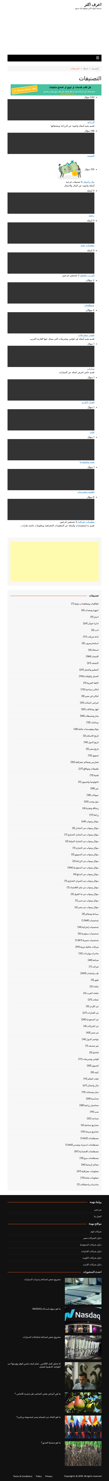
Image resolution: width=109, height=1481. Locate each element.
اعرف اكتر (92, 4)
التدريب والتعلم (86, 275)
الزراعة (90, 122)
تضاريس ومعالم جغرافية (87, 762)
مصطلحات (89, 305)
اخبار (96, 617)
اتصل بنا (97, 1216)
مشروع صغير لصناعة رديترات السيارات (42, 1279)
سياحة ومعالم (92, 914)
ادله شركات (93, 636)
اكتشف (95, 663)
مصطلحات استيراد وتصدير (86, 1144)
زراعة (96, 815)
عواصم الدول (92, 1039)
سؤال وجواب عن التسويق (87, 854)
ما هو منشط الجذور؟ (51, 1442)
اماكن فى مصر (92, 696)
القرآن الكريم (88, 402)
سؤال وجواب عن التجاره (87, 848)
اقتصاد (95, 656)
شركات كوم (96, 1231)
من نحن (97, 1209)
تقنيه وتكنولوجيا (87, 462)
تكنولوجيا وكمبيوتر (90, 782)
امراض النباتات (91, 702)
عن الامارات (93, 1012)
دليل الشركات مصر (92, 1238)
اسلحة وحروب (92, 643)
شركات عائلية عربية (89, 947)
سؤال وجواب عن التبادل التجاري (83, 834)
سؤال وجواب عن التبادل (87, 828)
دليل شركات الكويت (91, 1257)
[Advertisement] (54, 33)
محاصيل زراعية (91, 1105)
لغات (92, 432)
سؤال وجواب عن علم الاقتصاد (84, 887)
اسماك (95, 650)
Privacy (48, 1476)
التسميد (90, 155)
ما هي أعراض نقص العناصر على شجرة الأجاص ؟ (38, 1393)
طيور (96, 980)
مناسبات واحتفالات (89, 1184)
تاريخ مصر (94, 749)
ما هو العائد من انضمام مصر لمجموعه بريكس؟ (38, 1417)
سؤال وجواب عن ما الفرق (86, 894)
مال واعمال (93, 1085)
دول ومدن (94, 801)
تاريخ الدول (93, 742)
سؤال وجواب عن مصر (88, 907)
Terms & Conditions (22, 1476)
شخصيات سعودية (90, 933)
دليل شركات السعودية (90, 1244)
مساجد (95, 1118)
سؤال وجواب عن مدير (88, 900)
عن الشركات (93, 1026)
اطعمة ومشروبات (85, 492)
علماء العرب (93, 993)
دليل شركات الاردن (92, 1264)
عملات (95, 999)
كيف (96, 1072)
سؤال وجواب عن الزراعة (87, 861)
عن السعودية (92, 1019)
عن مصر (95, 1032)
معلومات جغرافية (85, 521)
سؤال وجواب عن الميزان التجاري (83, 881)
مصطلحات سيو (91, 1158)
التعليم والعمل (91, 669)
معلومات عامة (87, 245)
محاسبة (95, 1098)
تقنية (96, 775)
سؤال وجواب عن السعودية (86, 867)
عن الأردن (94, 1006)
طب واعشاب (93, 973)
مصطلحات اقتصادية (89, 1151)
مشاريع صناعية (91, 1125)
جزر (97, 788)
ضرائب (95, 966)
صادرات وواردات (91, 953)
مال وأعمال (88, 181)
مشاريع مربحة (92, 1131)
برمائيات (95, 722)
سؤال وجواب (92, 821)
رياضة (91, 215)
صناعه (96, 960)
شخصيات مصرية (91, 940)
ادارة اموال (93, 623)
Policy (39, 1476)
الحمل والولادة (91, 676)
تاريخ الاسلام (93, 735)
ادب (97, 630)
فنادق (96, 1052)
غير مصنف (93, 1045)
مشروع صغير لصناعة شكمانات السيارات (42, 1337)
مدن (97, 1111)
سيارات (90, 368)
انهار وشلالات (92, 709)
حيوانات (95, 795)
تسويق (96, 755)
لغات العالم (93, 1078)
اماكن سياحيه (92, 689)
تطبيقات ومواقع (91, 768)
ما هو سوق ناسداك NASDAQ (47, 1308)
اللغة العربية (93, 683)
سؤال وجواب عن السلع (88, 874)
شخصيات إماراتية (90, 927)
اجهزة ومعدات (92, 610)
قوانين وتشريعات (86, 335)
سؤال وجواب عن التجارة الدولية (84, 841)
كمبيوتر (95, 1065)
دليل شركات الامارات (91, 1251)
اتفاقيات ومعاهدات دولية (87, 603)
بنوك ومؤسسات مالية (88, 729)
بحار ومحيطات (92, 716)
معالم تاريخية (92, 1164)
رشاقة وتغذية (92, 808)
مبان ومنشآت (92, 1092)
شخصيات (94, 920)
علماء (96, 986)
